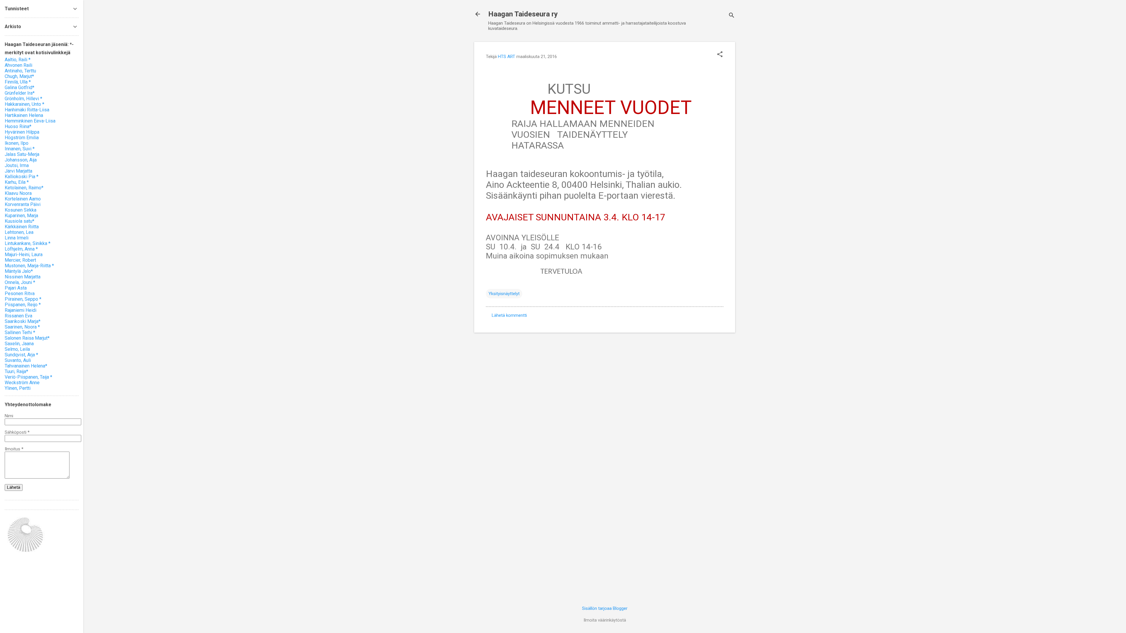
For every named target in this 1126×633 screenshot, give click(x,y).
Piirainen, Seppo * (23, 299)
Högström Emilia (22, 137)
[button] (719, 55)
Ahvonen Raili (18, 65)
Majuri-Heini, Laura (24, 254)
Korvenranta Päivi (22, 204)
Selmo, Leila (17, 349)
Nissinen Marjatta (22, 277)
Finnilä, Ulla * (18, 82)
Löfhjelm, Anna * (21, 249)
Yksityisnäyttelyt (504, 293)
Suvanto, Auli (18, 360)
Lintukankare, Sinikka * (27, 243)
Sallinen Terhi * (20, 332)
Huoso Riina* (18, 126)
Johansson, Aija (21, 160)
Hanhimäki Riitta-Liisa (27, 110)
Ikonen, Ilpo (16, 143)
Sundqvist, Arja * (21, 355)
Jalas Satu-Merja (22, 154)
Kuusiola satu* (19, 221)
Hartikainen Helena (24, 115)
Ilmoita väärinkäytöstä (605, 620)
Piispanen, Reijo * (23, 304)
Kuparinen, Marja (21, 215)
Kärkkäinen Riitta (22, 226)
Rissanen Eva (18, 316)
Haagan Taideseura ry (523, 14)
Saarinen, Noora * (22, 327)
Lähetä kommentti (509, 315)
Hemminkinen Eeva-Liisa (30, 121)
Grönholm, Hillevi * (23, 98)
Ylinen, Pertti (17, 388)
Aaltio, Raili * (17, 59)
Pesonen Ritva (20, 293)
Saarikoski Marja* (22, 321)
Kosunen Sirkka (20, 210)
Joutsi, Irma (17, 165)
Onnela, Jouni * (20, 282)
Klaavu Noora (18, 193)
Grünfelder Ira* (20, 93)
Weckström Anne (22, 382)
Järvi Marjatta (18, 171)
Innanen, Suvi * (20, 149)
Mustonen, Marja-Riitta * (29, 265)
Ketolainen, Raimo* (24, 187)
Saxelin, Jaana (19, 343)
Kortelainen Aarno (23, 199)
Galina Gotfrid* (19, 87)
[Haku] (731, 16)
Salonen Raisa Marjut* (27, 338)
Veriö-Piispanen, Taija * (28, 377)
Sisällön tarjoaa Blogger (605, 608)
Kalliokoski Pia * (21, 176)
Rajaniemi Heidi (20, 310)
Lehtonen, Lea (19, 232)
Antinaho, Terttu (20, 71)
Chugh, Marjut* (19, 76)
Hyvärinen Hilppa (22, 132)
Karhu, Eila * (17, 182)
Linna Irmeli (16, 238)
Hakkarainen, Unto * (24, 104)
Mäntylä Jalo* (19, 271)
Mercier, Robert (20, 260)
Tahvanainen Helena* (26, 366)
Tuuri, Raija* (16, 371)
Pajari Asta (16, 288)
